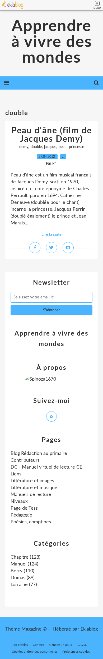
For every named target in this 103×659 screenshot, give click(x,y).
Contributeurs (25, 460)
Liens (16, 474)
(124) (24, 564)
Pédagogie (21, 515)
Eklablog (89, 629)
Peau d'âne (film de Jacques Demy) (51, 134)
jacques (50, 147)
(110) (22, 571)
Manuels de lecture (31, 494)
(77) (24, 584)
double (36, 147)
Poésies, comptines (31, 522)
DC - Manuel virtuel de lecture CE (46, 467)
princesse (76, 147)
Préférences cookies (76, 651)
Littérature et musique (34, 487)
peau (63, 147)
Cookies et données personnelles (34, 651)
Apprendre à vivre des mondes (51, 42)
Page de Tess (24, 508)
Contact (38, 644)
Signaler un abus (61, 644)
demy (23, 147)
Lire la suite (51, 235)
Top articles (20, 644)
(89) (23, 578)
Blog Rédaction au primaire (39, 453)
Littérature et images (32, 481)
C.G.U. (82, 644)
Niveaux (19, 501)
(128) (25, 557)
